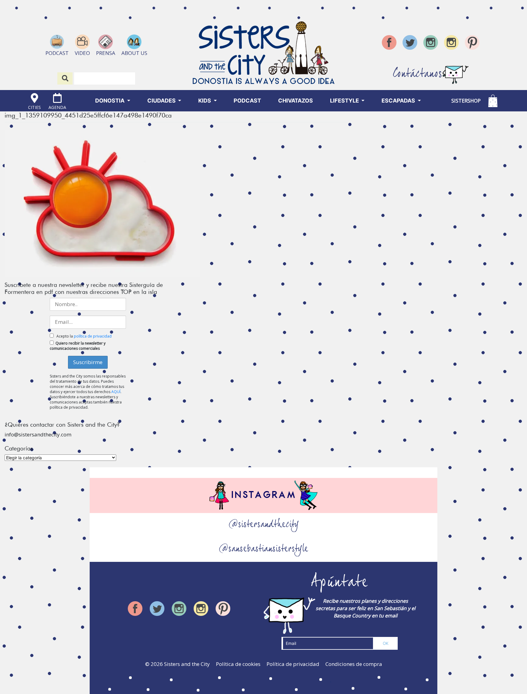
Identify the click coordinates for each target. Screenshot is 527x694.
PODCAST (247, 100)
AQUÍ (115, 391)
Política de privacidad (293, 663)
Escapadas (399, 100)
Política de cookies (238, 663)
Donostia (110, 100)
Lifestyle (345, 100)
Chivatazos (295, 100)
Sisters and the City (187, 663)
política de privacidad (93, 336)
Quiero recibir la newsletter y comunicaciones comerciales (78, 346)
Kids (205, 100)
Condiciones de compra (353, 663)
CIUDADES (162, 100)
